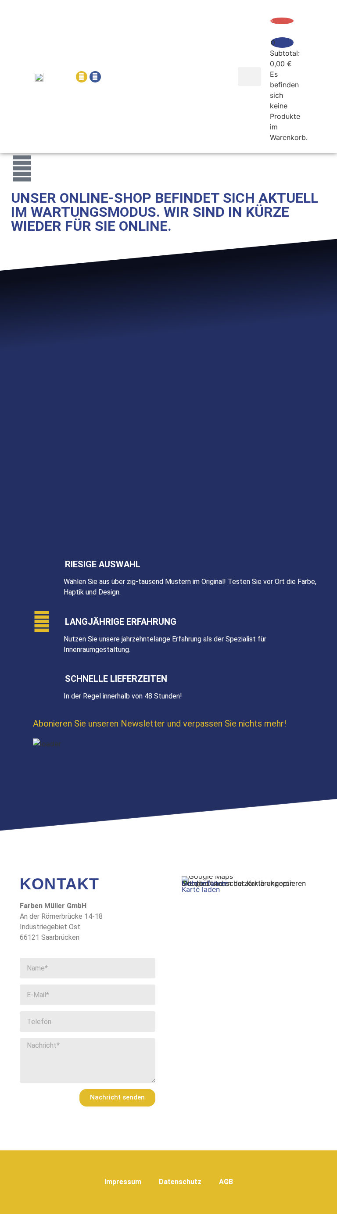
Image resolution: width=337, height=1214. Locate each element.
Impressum (122, 1182)
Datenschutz (180, 1182)
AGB (226, 1182)
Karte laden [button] (201, 889)
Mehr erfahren (205, 883)
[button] (250, 76)
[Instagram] (81, 76)
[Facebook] (95, 76)
